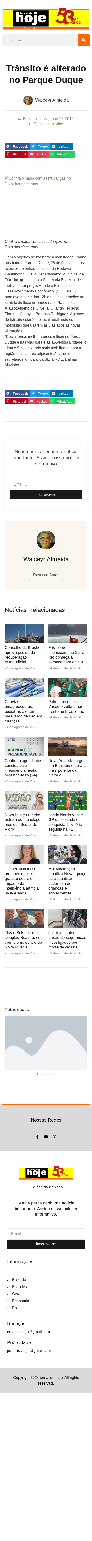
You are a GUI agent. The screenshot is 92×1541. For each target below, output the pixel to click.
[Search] (84, 40)
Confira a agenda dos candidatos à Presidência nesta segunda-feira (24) (23, 767)
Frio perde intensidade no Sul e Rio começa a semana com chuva (66, 654)
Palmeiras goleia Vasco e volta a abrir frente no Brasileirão (66, 707)
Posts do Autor (46, 575)
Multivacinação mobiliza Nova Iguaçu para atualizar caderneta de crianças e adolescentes (67, 881)
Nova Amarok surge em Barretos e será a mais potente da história (67, 767)
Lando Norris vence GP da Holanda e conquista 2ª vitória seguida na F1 (65, 822)
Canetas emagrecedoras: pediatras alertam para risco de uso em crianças (23, 711)
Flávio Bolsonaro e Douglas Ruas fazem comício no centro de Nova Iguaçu (23, 939)
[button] (17, 146)
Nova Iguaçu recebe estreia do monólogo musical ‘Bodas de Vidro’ (22, 822)
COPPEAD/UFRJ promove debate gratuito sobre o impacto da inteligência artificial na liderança (22, 881)
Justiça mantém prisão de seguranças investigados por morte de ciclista (67, 939)
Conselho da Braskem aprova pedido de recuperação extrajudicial (24, 654)
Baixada (30, 119)
